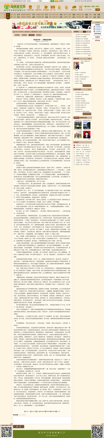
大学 (57, 14)
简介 (12, 14)
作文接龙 (78, 17)
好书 (57, 17)
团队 (12, 17)
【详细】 (82, 63)
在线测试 (23, 17)
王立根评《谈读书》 (79, 74)
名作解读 (17, 35)
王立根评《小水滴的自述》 (81, 79)
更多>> (89, 55)
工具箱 (53, 17)
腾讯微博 (53, 411)
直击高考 (24, 35)
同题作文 (78, 14)
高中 (90, 31)
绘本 (90, 17)
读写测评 (23, 14)
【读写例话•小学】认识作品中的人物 (83, 53)
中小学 (53, 14)
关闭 (11, 424)
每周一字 (66, 14)
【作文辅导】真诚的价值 (80, 107)
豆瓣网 (47, 411)
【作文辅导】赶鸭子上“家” (80, 105)
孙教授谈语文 (34, 31)
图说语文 (86, 16)
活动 (14, 17)
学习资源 (46, 16)
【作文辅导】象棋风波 (80, 98)
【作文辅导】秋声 (79, 109)
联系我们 (90, 1)
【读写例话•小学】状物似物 (81, 45)
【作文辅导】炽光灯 (79, 92)
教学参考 (31, 35)
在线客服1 (98, 26)
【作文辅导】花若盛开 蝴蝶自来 (82, 94)
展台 (83, 14)
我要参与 (74, 16)
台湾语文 (66, 17)
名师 (50, 17)
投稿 (83, 17)
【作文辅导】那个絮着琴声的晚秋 (82, 111)
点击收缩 (97, 22)
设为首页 (78, 1)
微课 (43, 17)
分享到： (27, 411)
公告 (14, 14)
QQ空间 (33, 411)
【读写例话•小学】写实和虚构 (81, 38)
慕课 (43, 14)
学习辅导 (33, 16)
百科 (70, 17)
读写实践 (38, 17)
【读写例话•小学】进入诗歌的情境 (82, 41)
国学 (70, 14)
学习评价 (18, 16)
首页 (4, 16)
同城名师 (76, 117)
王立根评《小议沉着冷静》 (81, 72)
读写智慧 (28, 17)
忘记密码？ (61, 1)
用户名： (29, 1)
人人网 (58, 411)
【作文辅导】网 (78, 96)
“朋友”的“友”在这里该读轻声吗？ (83, 147)
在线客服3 (98, 31)
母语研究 (61, 16)
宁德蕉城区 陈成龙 (78, 137)
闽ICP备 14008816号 (52, 435)
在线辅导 (38, 14)
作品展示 (39, 35)
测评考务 (28, 14)
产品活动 (94, 16)
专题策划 (98, 16)
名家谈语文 (27, 31)
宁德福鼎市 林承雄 (78, 128)
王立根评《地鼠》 (79, 81)
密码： (40, 1)
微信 (38, 411)
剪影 (90, 14)
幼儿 (50, 14)
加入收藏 (84, 1)
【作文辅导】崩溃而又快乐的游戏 (82, 103)
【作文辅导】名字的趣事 (80, 100)
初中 (87, 31)
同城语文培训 (83, 117)
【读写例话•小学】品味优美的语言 (82, 47)
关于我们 (8, 16)
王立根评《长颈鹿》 (79, 83)
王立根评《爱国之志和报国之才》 (82, 76)
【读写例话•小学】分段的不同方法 (82, 34)
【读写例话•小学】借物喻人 (81, 36)
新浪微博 (42, 411)
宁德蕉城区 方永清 (87, 137)
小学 (84, 31)
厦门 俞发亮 (86, 128)
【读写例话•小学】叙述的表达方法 (82, 43)
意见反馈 (97, 40)
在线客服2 (98, 29)
